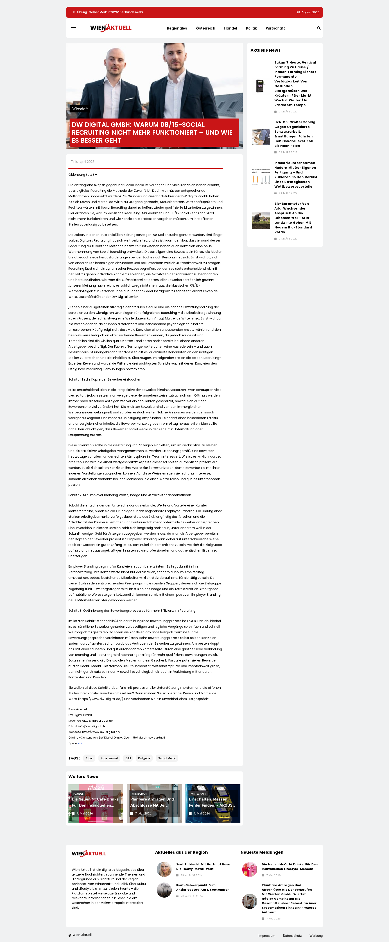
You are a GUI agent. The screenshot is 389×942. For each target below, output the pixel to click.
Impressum (266, 936)
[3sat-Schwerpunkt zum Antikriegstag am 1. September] (164, 890)
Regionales (177, 28)
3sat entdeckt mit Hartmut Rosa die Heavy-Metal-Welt (203, 866)
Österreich (205, 28)
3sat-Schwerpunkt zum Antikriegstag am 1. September (202, 887)
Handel (230, 28)
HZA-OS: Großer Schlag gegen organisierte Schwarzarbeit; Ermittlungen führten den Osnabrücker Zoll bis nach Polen (294, 134)
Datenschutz (292, 936)
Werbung (316, 936)
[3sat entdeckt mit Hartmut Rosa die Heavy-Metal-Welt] (164, 869)
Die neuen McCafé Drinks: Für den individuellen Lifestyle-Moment (96, 805)
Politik (251, 28)
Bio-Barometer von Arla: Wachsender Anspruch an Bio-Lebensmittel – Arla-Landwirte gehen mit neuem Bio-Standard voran (293, 217)
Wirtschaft (275, 28)
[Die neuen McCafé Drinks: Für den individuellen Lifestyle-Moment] (249, 869)
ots (80, 743)
